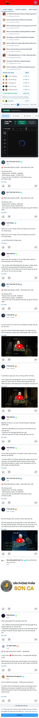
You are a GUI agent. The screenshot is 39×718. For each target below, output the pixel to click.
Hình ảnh (28, 116)
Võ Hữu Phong (12, 79)
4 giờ (8, 511)
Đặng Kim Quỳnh (13, 89)
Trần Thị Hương (12, 76)
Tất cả (7, 116)
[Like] (19, 186)
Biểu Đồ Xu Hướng (22, 122)
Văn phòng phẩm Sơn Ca (15, 560)
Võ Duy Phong (12, 86)
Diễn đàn (14, 104)
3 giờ (8, 317)
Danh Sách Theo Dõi (32, 122)
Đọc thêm (4, 182)
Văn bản (17, 116)
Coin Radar (10, 223)
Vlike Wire (10, 253)
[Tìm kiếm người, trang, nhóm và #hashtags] (36, 3)
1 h (7, 194)
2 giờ (8, 225)
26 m (8, 164)
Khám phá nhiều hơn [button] (31, 711)
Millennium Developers (14, 676)
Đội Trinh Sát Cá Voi (13, 161)
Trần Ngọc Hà (12, 83)
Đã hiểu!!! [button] (19, 715)
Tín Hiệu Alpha (11, 646)
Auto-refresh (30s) (24, 104)
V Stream (10, 315)
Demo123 (10, 101)
